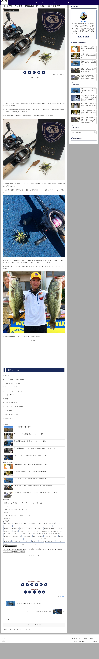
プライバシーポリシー (77, 638)
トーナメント (59, 549)
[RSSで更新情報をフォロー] (43, 592)
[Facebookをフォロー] (29, 592)
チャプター (51, 549)
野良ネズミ (17, 551)
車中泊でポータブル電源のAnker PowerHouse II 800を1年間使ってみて (23, 503)
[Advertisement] (34, 89)
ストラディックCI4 (28, 549)
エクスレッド (13, 549)
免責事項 (86, 638)
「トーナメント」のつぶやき (11, 546)
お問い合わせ (93, 638)
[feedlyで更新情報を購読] (39, 592)
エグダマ (20, 549)
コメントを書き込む (34, 625)
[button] (95, 132)
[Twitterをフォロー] (25, 592)
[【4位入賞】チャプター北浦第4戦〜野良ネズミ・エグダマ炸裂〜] (34, 72)
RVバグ (6, 549)
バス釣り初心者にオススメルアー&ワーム (15, 509)
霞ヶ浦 (23, 551)
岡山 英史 (84, 21)
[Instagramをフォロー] (34, 592)
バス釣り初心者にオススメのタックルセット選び (17, 515)
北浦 (12, 551)
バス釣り (6, 551)
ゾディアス (36, 549)
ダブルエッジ (44, 549)
